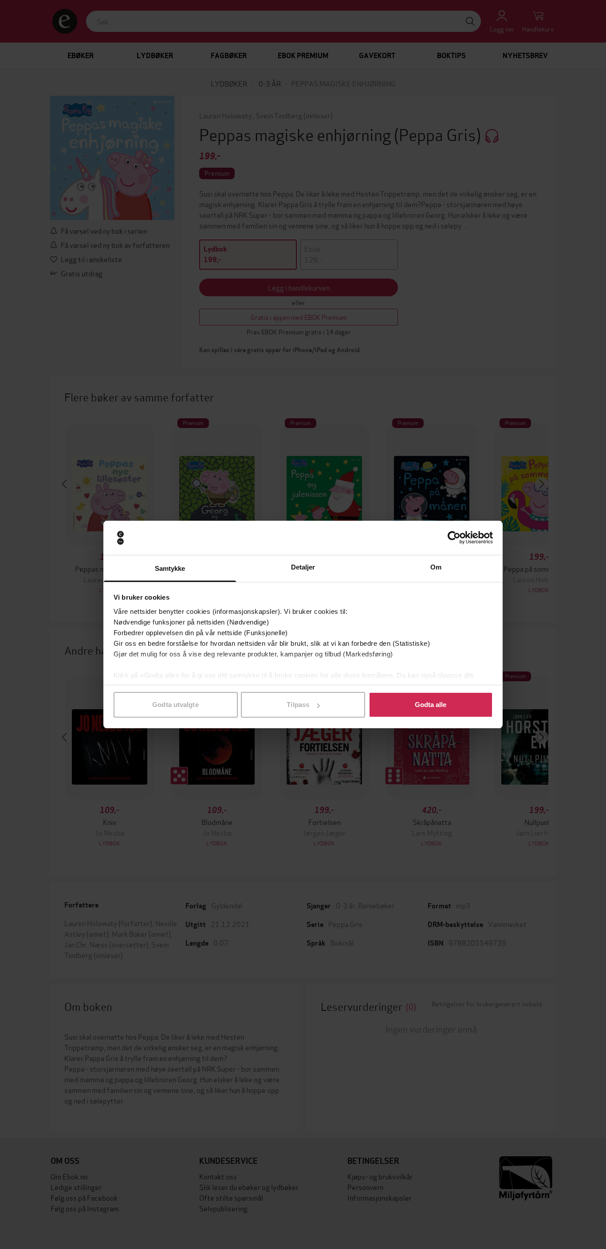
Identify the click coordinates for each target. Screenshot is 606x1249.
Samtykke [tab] (170, 568)
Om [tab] (435, 567)
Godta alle (431, 704)
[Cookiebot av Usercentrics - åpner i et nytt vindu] (454, 538)
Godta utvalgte (175, 704)
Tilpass (298, 704)
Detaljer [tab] (303, 567)
